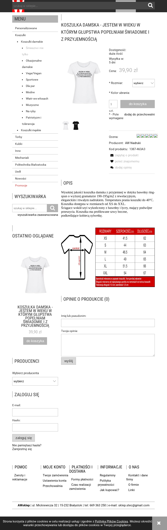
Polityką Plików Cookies (111, 521)
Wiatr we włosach (37, 98)
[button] (123, 155)
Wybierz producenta (25, 373)
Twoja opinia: (69, 331)
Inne (18, 150)
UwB (18, 171)
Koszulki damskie (32, 41)
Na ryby (31, 111)
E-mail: (16, 405)
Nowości (20, 178)
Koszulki (20, 35)
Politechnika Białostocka (30, 164)
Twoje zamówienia (55, 475)
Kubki (18, 143)
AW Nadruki (133, 143)
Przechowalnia (53, 486)
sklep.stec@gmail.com (133, 505)
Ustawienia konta (54, 480)
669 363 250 (98, 505)
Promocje (21, 185)
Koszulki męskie (31, 130)
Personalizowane (26, 28)
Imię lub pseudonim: (73, 315)
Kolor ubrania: (119, 93)
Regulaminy (107, 475)
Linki (131, 490)
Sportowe (32, 79)
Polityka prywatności (106, 483)
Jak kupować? (109, 490)
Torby (18, 137)
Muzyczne (32, 104)
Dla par (30, 86)
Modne (30, 92)
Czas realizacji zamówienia (80, 487)
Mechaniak (22, 157)
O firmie (133, 485)
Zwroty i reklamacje (19, 477)
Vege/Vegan (34, 73)
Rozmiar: (116, 83)
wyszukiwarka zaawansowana (38, 215)
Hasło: (16, 420)
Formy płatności (82, 479)
